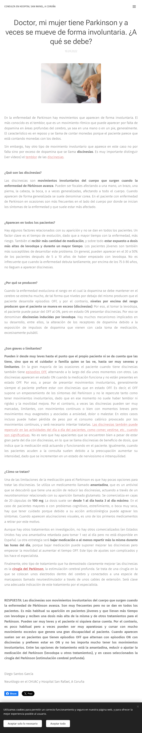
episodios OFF (36, 372)
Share (13, 693)
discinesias (55, 157)
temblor (31, 157)
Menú (134, 6)
